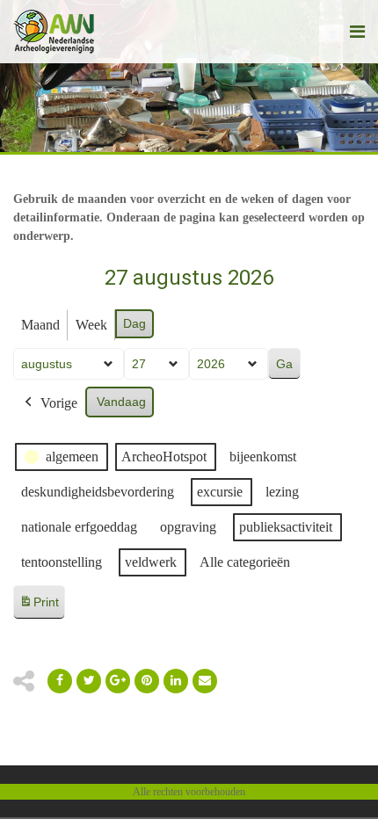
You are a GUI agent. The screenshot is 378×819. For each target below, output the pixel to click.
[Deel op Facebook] (59, 681)
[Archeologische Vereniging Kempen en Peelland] (54, 32)
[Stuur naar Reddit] (146, 681)
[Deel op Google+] (117, 681)
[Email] (176, 681)
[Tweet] (88, 681)
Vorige (58, 402)
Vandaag (121, 402)
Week (91, 324)
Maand (40, 324)
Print (38, 607)
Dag (134, 323)
